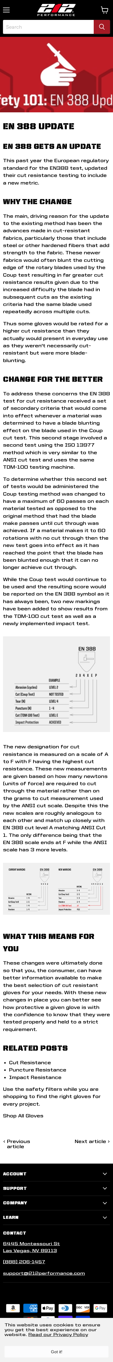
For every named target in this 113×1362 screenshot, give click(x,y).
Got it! (56, 1351)
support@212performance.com (44, 1273)
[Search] (102, 27)
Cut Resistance (30, 1062)
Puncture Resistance (37, 1069)
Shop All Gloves (23, 1115)
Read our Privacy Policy (58, 1334)
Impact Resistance (35, 1077)
